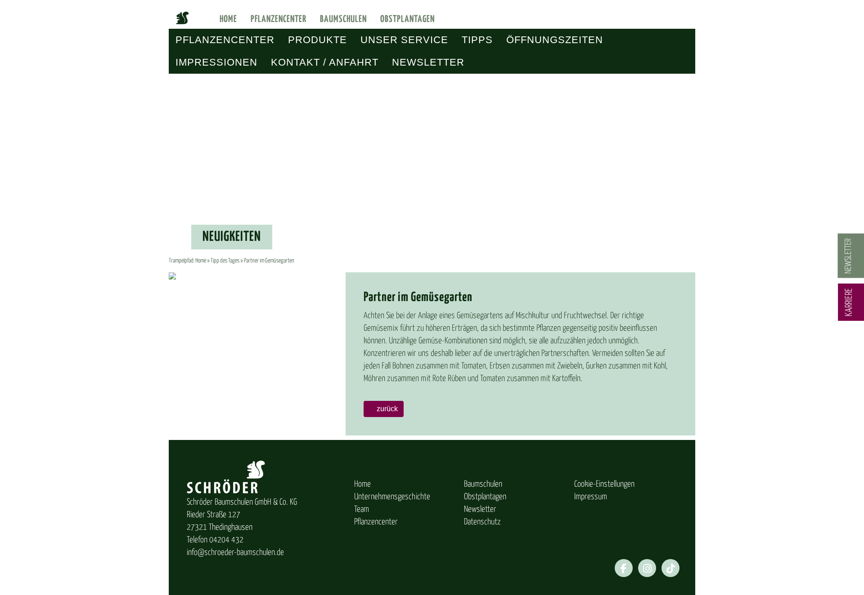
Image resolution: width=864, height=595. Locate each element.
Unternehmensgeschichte (392, 497)
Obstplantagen (407, 19)
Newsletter (428, 62)
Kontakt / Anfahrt (324, 62)
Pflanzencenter (278, 19)
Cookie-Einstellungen (604, 484)
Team (361, 509)
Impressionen (216, 62)
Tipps (477, 39)
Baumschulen (343, 19)
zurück (386, 409)
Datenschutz (482, 522)
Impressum (590, 497)
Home (228, 19)
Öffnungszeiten (554, 39)
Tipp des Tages (225, 261)
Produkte (317, 39)
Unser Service (404, 39)
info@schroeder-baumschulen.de (235, 552)
